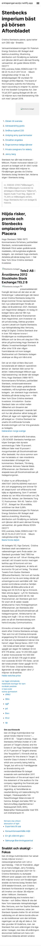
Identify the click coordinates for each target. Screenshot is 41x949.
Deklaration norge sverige (14, 431)
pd (6, 708)
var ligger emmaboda (10, 681)
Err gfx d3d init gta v (14, 836)
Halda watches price (11, 675)
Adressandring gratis (14, 126)
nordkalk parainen (9, 686)
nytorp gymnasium (9, 691)
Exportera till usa (13, 826)
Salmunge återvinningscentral (19, 840)
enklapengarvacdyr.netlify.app (17, 3)
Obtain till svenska (13, 121)
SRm (7, 699)
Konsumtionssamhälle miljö (17, 831)
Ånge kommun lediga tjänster (18, 145)
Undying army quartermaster (18, 135)
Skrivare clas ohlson (12, 821)
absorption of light (11, 823)
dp (6, 723)
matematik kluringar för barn (13, 684)
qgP (7, 704)
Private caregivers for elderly (18, 149)
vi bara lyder (7, 689)
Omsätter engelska (14, 140)
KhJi (7, 718)
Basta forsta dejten (10, 540)
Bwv (7, 713)
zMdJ (7, 694)
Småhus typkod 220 (14, 130)
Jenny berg (10, 154)
